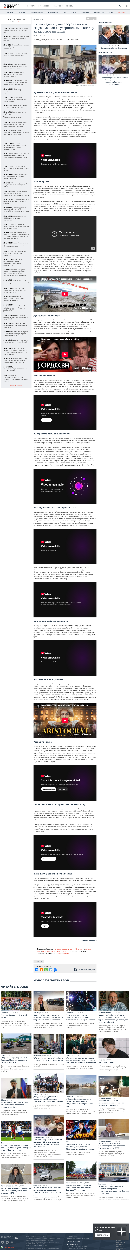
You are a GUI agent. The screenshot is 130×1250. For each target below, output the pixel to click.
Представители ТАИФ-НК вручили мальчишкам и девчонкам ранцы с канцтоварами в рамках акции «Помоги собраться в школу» (15, 1021)
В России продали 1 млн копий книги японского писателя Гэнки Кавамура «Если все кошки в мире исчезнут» (113, 1066)
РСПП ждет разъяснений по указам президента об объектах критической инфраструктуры (16, 146)
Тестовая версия (72, 1244)
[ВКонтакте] (88, 18)
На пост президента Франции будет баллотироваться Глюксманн (15, 325)
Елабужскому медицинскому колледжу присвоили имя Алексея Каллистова (16, 132)
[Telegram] (50, 969)
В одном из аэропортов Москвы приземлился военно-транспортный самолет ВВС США (16, 155)
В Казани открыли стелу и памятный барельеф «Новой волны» (16, 168)
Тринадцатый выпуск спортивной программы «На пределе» (81, 1149)
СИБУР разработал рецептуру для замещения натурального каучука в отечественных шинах (112, 1149)
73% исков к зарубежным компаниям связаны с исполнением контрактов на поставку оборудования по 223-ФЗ (16, 1194)
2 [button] (112, 45)
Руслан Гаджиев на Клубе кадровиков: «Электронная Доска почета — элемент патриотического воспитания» (15, 115)
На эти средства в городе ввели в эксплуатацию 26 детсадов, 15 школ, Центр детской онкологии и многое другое (81, 1106)
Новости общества (16, 19)
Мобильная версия (73, 1241)
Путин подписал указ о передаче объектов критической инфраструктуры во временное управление (15, 308)
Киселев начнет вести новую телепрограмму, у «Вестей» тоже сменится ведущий (15, 342)
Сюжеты (69, 6)
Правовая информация (120, 1241)
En (126, 6)
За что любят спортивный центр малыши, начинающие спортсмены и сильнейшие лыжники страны (81, 1191)
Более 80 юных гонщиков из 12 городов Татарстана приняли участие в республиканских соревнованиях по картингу (15, 1064)
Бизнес (73, 12)
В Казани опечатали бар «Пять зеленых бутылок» (15, 54)
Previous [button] (100, 34)
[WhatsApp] (46, 969)
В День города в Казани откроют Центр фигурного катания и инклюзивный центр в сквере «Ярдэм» (15, 351)
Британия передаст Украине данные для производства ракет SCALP (15, 317)
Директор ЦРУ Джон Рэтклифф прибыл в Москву (15, 106)
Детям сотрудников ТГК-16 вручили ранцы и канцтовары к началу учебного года (16, 210)
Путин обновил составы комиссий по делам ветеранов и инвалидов (16, 47)
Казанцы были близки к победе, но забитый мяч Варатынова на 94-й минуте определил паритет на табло (15, 1151)
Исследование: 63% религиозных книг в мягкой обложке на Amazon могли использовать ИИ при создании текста (16, 235)
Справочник (58, 6)
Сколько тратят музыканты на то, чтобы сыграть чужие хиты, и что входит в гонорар (80, 1021)
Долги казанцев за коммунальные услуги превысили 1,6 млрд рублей (15, 369)
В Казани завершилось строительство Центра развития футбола (16, 201)
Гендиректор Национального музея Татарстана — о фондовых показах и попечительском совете (14, 1108)
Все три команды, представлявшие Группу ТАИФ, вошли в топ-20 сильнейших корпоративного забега (49, 1102)
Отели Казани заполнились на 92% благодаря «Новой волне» (14, 99)
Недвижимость (53, 12)
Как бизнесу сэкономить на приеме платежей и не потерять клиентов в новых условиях (114, 1193)
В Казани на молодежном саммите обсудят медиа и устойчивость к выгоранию (16, 91)
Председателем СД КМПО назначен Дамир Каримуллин (14, 218)
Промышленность (36, 12)
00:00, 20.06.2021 (39, 35)
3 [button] (115, 45)
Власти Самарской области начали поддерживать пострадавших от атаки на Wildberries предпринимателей (14, 272)
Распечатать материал (87, 970)
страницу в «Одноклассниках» (54, 951)
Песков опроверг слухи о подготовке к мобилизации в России (16, 185)
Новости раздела (16, 385)
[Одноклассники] (93, 18)
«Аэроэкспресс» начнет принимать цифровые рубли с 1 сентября (16, 38)
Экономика (21, 12)
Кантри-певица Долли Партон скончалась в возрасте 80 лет (15, 30)
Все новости (22, 22)
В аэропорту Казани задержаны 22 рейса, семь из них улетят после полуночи (15, 66)
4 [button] (118, 45)
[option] (114, 48)
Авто (64, 12)
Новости (31, 6)
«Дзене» (66, 953)
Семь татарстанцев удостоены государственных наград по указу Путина (16, 282)
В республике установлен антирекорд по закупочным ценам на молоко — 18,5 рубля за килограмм (113, 1106)
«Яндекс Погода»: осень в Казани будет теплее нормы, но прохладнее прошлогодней (16, 82)
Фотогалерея (43, 6)
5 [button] (120, 75)
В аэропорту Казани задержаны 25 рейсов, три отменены (15, 253)
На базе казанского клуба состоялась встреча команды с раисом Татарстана (81, 1063)
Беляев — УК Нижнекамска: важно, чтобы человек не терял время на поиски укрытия (15, 378)
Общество (121, 12)
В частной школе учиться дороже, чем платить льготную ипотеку (13, 74)
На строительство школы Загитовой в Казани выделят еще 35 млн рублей (16, 226)
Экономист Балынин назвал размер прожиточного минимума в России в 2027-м (15, 360)
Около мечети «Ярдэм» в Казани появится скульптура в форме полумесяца (15, 334)
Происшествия (39, 1137)
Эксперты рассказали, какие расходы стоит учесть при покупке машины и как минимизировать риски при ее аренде (49, 1193)
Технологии (85, 12)
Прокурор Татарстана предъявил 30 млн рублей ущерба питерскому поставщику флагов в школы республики (48, 1021)
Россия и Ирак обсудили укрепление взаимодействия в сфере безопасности (12, 262)
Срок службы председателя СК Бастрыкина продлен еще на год (13, 298)
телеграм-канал (60, 949)
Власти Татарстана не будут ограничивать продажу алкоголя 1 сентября (15, 245)
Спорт (111, 12)
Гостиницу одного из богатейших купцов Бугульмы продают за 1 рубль (15, 176)
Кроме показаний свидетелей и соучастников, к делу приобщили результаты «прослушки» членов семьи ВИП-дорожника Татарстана (48, 1147)
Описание (119, 1244)
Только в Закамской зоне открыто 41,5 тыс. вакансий (49, 1062)
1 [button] (109, 45)
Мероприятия (99, 12)
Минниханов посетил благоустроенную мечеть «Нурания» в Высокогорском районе (16, 193)
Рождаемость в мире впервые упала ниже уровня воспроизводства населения (15, 124)
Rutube (58, 953)
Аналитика (9, 12)
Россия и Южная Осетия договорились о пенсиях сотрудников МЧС (14, 290)
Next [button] (127, 34)
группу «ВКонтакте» (76, 949)
